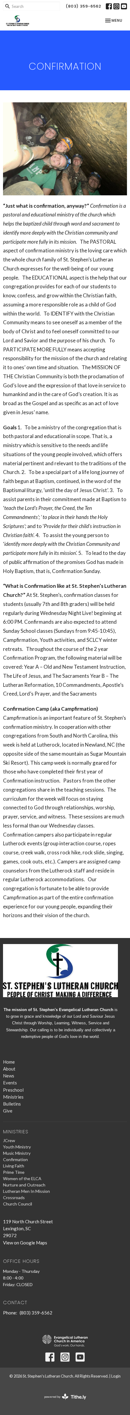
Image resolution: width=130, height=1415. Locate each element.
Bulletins (12, 1103)
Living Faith (13, 1165)
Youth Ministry (17, 1146)
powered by (62, 1402)
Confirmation (15, 1159)
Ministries (13, 1097)
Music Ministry (17, 1153)
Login (116, 1376)
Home (9, 1061)
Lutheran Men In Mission (26, 1191)
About (9, 1068)
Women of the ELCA (22, 1178)
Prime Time (13, 1172)
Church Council (17, 1203)
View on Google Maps (25, 1242)
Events (10, 1082)
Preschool (13, 1090)
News (8, 1075)
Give (7, 1110)
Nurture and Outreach (24, 1184)
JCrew (9, 1140)
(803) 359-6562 (83, 6)
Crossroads (14, 1197)
